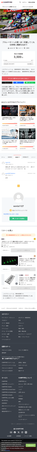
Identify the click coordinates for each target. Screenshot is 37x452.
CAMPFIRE (4, 381)
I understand (31, 445)
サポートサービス (22, 365)
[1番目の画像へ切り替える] (3, 36)
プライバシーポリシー (23, 404)
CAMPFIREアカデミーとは (8, 362)
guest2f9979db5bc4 (10, 173)
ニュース (20, 386)
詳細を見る (5, 250)
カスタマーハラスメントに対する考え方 (26, 415)
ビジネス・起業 (5, 334)
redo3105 (7, 162)
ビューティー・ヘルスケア (24, 334)
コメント (33, 157)
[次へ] (35, 21)
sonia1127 (12, 48)
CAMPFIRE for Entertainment (9, 392)
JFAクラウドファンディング (8, 406)
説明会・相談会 (22, 362)
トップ (3, 308)
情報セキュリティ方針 (23, 409)
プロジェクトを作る (6, 350)
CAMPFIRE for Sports (7, 395)
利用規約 (20, 398)
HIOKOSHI (4, 403)
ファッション (5, 328)
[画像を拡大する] (16, 265)
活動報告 (10, 157)
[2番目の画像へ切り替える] (11, 36)
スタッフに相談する (23, 350)
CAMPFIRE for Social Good (8, 389)
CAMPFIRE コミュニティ (8, 384)
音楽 (19, 320)
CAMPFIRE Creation (7, 386)
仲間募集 (25, 157)
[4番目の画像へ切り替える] (25, 36)
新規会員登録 (31, 2)
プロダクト (4, 320)
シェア (19, 82)
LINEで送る (31, 82)
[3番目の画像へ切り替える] (18, 36)
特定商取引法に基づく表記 (11, 214)
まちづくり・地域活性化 (24, 317)
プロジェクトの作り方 (7, 368)
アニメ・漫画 (5, 325)
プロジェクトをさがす (11, 308)
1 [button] (18, 186)
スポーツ (20, 48)
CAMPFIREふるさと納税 (8, 397)
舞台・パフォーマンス (23, 336)
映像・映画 (21, 328)
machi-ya (4, 408)
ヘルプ (20, 389)
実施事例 (20, 368)
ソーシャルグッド (6, 339)
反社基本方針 (21, 412)
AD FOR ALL (5, 400)
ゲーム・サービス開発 (7, 331)
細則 (19, 401)
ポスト (8, 82)
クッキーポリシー (22, 419)
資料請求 (4, 352)
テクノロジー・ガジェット (8, 317)
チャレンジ (21, 323)
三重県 (27, 48)
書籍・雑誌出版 (22, 331)
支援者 (17, 157)
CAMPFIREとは (22, 381)
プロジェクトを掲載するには (9, 6)
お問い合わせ (21, 392)
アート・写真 (5, 336)
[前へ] (2, 21)
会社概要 (9, 436)
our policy (7, 450)
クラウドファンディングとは (9, 365)
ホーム (3, 157)
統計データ (21, 370)
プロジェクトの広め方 (7, 370)
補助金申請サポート (6, 411)
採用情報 (18, 436)
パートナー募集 (28, 436)
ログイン (24, 2)
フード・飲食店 (5, 323)
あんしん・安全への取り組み (25, 384)
